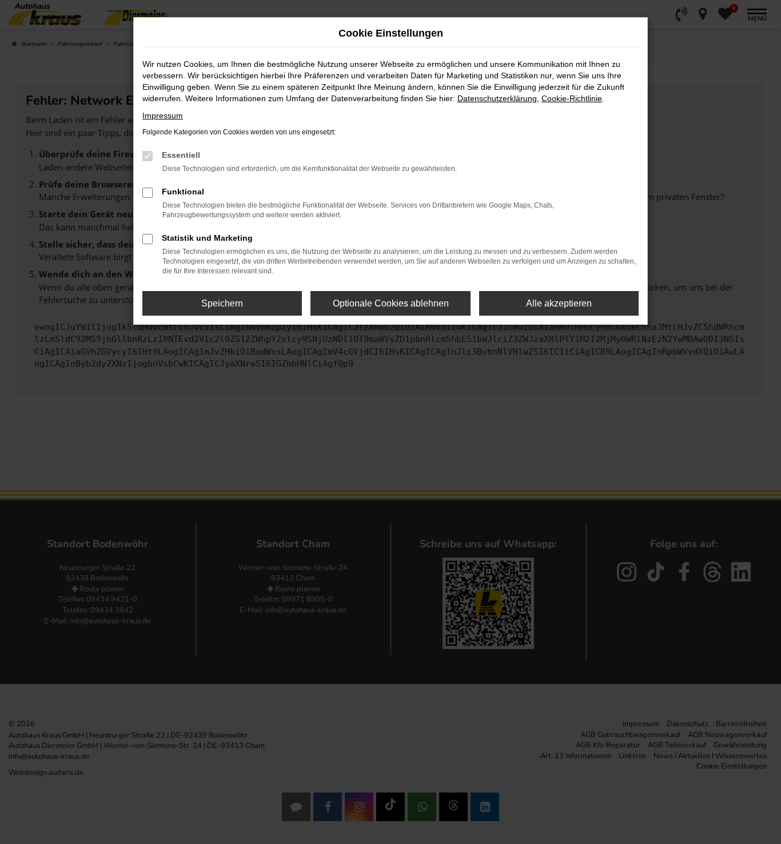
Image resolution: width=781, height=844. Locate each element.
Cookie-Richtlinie (571, 98)
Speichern (222, 303)
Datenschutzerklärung (497, 98)
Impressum (162, 115)
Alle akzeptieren (559, 303)
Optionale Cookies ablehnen (391, 303)
